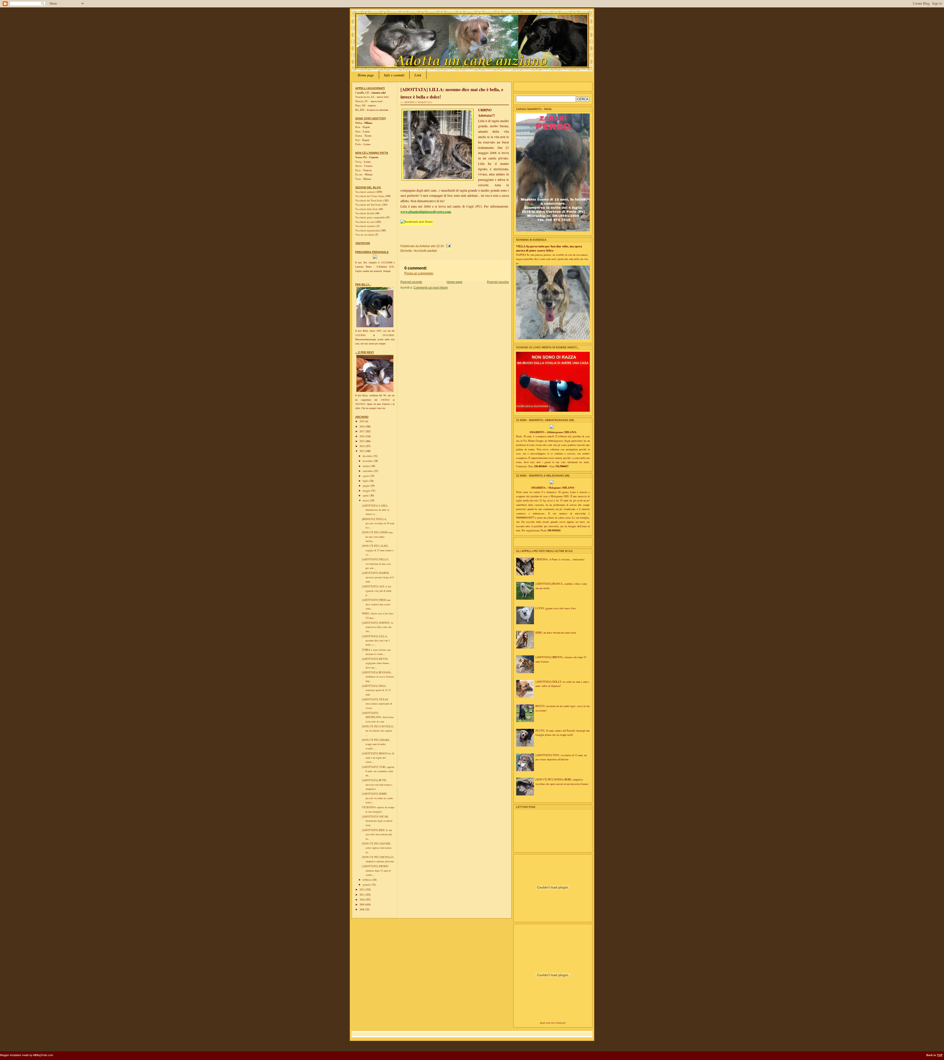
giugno (366, 485)
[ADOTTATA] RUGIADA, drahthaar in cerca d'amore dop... (378, 677)
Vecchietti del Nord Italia (369, 200)
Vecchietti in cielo (365, 222)
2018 (362, 426)
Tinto (358, 179)
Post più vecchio (498, 281)
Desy (358, 170)
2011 (362, 894)
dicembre (368, 456)
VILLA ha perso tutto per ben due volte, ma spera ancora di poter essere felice (549, 248)
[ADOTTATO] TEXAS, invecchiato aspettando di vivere (377, 704)
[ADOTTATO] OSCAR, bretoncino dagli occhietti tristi (377, 821)
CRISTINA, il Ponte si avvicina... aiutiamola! (560, 559)
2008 (362, 909)
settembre (368, 471)
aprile (366, 495)
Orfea (358, 123)
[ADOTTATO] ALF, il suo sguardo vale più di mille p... (377, 591)
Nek (357, 140)
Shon (357, 131)
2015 (362, 441)
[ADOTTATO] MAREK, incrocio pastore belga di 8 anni (378, 577)
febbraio (367, 879)
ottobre (367, 466)
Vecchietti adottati (365, 192)
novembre (368, 461)
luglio (366, 480)
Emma (358, 135)
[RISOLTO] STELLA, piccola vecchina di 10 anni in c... (378, 523)
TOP (940, 1055)
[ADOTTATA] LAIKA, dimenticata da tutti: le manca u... (375, 510)
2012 (362, 889)
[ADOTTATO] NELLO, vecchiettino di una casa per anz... (376, 564)
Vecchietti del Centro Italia (370, 196)
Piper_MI (360, 105)
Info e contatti (394, 75)
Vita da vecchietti (365, 234)
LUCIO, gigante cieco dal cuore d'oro (555, 608)
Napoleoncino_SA (364, 97)
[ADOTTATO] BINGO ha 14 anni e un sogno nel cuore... (378, 758)
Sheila (358, 166)
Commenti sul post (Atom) (430, 287)
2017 (362, 431)
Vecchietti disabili (365, 213)
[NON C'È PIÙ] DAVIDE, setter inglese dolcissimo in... (376, 848)
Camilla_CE (362, 93)
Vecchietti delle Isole (367, 209)
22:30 (440, 246)
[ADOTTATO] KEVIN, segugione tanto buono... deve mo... (376, 663)
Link (417, 75)
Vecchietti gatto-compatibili (370, 217)
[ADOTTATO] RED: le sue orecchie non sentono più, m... (377, 834)
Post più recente (411, 281)
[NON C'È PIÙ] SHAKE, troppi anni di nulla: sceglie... (376, 744)
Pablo (358, 144)
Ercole (358, 174)
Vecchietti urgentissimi (367, 230)
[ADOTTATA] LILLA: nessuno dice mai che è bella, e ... (376, 641)
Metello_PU (361, 101)
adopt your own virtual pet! (553, 1022)
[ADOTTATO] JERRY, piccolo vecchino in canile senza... (377, 798)
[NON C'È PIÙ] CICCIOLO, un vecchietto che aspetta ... (378, 731)
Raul (357, 127)
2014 (362, 446)
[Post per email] (448, 246)
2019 (362, 421)
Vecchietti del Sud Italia (368, 204)
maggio (367, 490)
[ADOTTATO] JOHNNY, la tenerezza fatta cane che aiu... (377, 627)
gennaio (367, 884)
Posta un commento (418, 273)
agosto (366, 476)
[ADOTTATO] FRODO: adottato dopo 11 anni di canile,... (376, 870)
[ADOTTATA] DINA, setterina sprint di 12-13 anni (376, 690)
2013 (362, 451)
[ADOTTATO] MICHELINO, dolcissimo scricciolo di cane (378, 717)
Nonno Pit (361, 157)
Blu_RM (359, 110)
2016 (362, 436)
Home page (366, 75)
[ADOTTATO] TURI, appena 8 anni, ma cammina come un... (378, 771)
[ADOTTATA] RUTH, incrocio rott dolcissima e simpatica (377, 784)
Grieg (358, 161)
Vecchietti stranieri (365, 226)
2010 (362, 899)
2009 (362, 904)
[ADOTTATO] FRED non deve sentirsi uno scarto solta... (376, 604)
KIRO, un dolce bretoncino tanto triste (555, 632)
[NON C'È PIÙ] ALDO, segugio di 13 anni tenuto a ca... (378, 550)
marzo (366, 500)
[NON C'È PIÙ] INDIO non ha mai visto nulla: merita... (377, 537)
